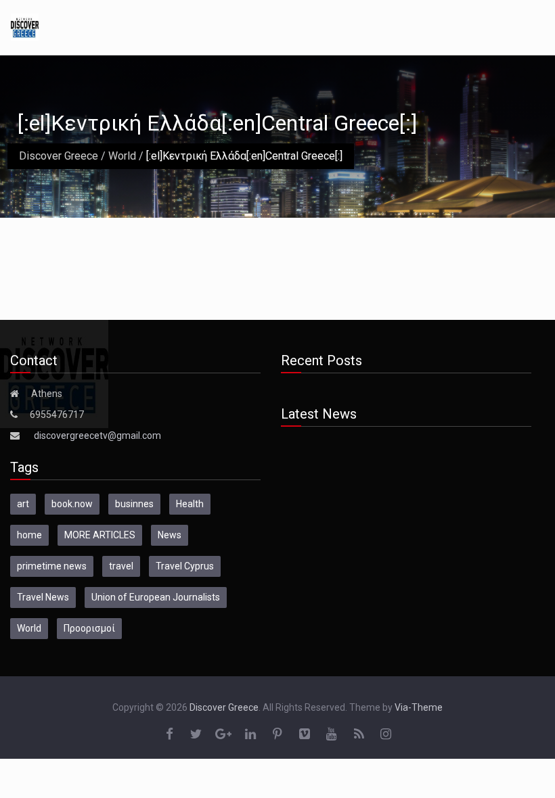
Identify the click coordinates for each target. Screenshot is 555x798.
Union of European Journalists (155, 597)
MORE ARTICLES (99, 535)
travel (121, 566)
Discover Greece (58, 155)
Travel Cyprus (185, 566)
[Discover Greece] (25, 26)
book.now (72, 503)
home (29, 535)
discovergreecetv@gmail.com (97, 435)
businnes (134, 503)
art (23, 503)
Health (190, 503)
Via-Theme (419, 707)
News (169, 535)
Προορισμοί (89, 628)
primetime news (52, 566)
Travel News (43, 597)
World (122, 155)
